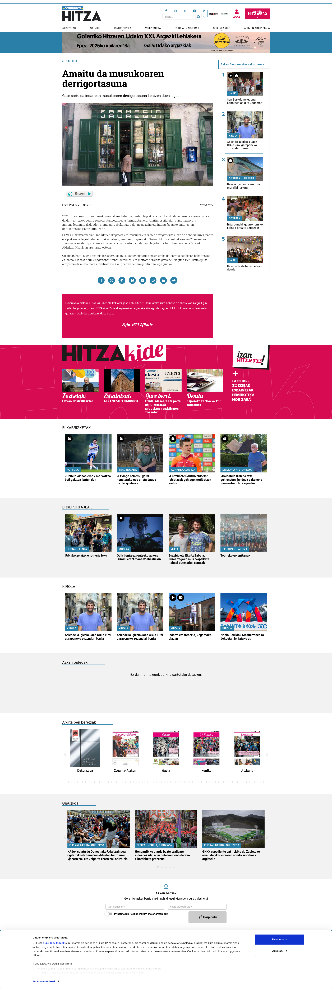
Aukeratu (277, 950)
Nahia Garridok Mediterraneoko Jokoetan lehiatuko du (242, 636)
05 (211, 205)
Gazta (166, 770)
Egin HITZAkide (137, 324)
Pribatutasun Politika (126, 913)
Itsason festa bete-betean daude (244, 267)
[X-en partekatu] (111, 280)
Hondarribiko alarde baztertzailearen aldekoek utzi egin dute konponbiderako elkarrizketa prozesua (162, 855)
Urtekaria (247, 770)
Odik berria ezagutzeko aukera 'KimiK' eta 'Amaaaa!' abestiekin (139, 557)
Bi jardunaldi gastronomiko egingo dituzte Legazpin (245, 226)
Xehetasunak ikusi (44, 981)
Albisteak (69, 28)
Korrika (206, 770)
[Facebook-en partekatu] (101, 280)
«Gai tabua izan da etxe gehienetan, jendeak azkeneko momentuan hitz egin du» (241, 479)
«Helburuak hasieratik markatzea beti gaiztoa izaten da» (88, 477)
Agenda (95, 28)
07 (207, 205)
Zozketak (241, 386)
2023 (202, 205)
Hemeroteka (243, 395)
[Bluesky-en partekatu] (132, 280)
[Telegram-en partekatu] (142, 280)
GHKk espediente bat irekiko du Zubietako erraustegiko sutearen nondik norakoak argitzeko (231, 855)
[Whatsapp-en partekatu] (153, 280)
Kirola (233, 135)
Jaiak (232, 93)
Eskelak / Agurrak (186, 28)
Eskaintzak (242, 390)
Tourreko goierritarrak (235, 555)
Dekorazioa (85, 770)
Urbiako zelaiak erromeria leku (86, 555)
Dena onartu (279, 939)
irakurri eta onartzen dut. (141, 913)
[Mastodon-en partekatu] (121, 280)
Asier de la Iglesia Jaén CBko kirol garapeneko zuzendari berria (242, 145)
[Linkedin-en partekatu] (163, 280)
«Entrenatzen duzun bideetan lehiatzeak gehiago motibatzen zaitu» (190, 479)
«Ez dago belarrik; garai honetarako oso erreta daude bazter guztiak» (136, 479)
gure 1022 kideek (53, 942)
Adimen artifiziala (257, 28)
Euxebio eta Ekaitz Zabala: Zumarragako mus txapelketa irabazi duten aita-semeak (189, 559)
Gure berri (241, 381)
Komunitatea (122, 28)
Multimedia (153, 28)
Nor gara (241, 399)
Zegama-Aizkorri (125, 770)
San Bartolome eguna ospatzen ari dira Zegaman (244, 101)
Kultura (248, 178)
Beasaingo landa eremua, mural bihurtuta (243, 186)
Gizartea (69, 61)
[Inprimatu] (173, 280)
